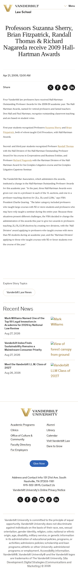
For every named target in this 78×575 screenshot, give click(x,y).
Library (51, 430)
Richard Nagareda (22, 160)
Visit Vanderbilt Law (58, 441)
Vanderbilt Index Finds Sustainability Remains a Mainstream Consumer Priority (23, 346)
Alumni (51, 425)
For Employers (19, 450)
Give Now (39, 463)
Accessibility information (54, 550)
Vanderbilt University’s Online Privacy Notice (39, 490)
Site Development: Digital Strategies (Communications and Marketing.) (39, 562)
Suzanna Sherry (53, 127)
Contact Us (48, 485)
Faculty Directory (21, 444)
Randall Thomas (66, 146)
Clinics (14, 430)
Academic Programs (23, 425)
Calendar (52, 435)
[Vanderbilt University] (39, 412)
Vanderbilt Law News (19, 292)
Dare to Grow (54, 446)
